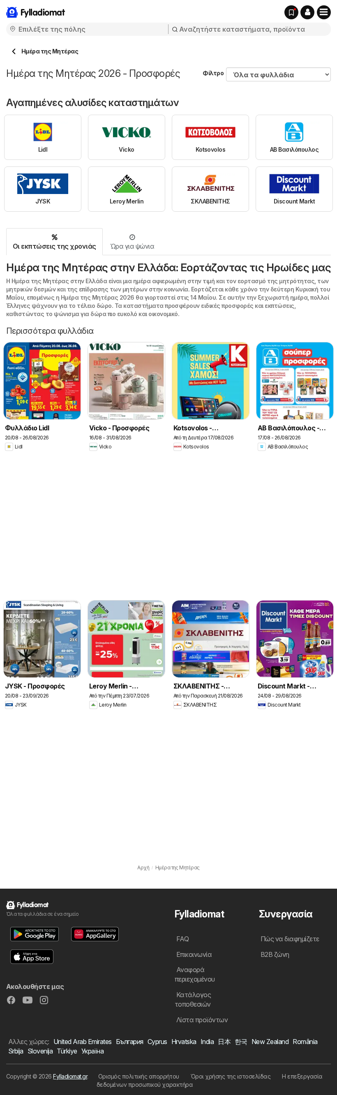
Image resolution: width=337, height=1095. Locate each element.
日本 (224, 1041)
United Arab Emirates (82, 1041)
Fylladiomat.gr (70, 1076)
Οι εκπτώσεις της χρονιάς (54, 246)
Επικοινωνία (194, 954)
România (305, 1041)
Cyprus (157, 1041)
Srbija (15, 1051)
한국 (241, 1041)
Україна (92, 1051)
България (129, 1041)
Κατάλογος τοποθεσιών (193, 999)
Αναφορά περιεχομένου (195, 974)
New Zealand (270, 1041)
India (207, 1041)
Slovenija (40, 1051)
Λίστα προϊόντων (202, 1020)
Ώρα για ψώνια (132, 246)
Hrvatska (183, 1041)
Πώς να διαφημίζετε (290, 939)
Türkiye (67, 1051)
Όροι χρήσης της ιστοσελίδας (230, 1076)
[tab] (55, 241)
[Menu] (324, 12)
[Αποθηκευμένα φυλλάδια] (291, 12)
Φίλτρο (213, 72)
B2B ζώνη (275, 954)
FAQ (182, 939)
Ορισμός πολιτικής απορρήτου (138, 1076)
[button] (307, 12)
